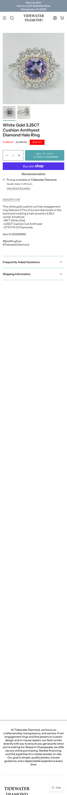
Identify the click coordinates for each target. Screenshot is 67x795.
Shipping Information (17, 274)
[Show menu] (4, 18)
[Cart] (62, 18)
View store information (18, 188)
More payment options (33, 173)
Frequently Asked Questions (21, 262)
